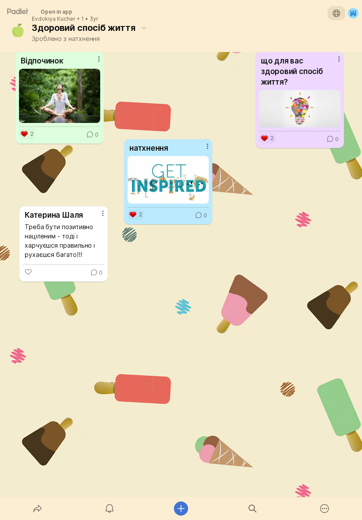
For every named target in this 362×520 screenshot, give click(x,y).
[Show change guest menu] (353, 13)
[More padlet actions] (324, 508)
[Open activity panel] (109, 508)
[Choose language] (336, 13)
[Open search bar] (252, 508)
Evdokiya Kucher (53, 19)
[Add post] (181, 508)
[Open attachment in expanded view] (299, 108)
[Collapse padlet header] (144, 27)
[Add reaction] (28, 272)
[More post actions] (97, 217)
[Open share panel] (37, 508)
